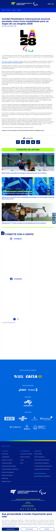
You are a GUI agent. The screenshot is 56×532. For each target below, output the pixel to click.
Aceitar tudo (10, 529)
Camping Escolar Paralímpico (42, 460)
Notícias (9, 10)
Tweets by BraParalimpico (8, 322)
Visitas (22, 460)
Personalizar (29, 529)
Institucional (5, 453)
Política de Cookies (10, 526)
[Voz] (54, 218)
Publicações (5, 478)
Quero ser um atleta (7, 460)
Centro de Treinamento (26, 453)
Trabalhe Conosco (6, 481)
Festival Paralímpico (39, 457)
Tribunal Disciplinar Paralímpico (10, 469)
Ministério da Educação (8, 472)
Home (3, 10)
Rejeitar (47, 529)
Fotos (14, 10)
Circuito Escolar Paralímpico (41, 463)
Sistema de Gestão (25, 457)
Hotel (21, 463)
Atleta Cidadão (38, 453)
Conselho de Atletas (7, 463)
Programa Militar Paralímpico (42, 469)
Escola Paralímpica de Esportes (42, 476)
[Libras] (54, 214)
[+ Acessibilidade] (54, 222)
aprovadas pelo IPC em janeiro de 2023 (12, 62)
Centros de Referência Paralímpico (43, 466)
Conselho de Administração (9, 466)
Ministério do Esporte (7, 475)
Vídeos (19, 10)
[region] (28, 521)
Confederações (5, 457)
